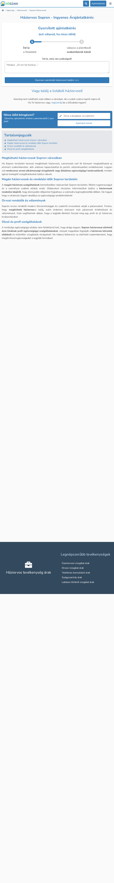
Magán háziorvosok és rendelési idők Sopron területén (32, 143)
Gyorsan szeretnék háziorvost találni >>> (57, 80)
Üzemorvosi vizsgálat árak (76, 563)
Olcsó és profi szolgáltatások (20, 149)
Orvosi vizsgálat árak (73, 568)
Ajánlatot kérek (84, 123)
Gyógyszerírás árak (72, 577)
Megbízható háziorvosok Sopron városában (27, 140)
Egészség (10, 10)
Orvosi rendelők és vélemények (21, 146)
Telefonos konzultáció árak (76, 572)
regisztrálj (56, 102)
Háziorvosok (22, 10)
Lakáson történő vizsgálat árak (78, 582)
